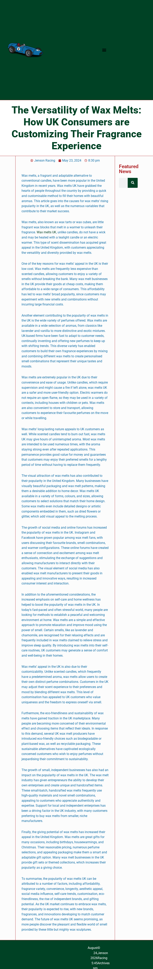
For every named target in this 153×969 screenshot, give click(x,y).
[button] (104, 50)
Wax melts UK (46, 232)
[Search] (133, 183)
